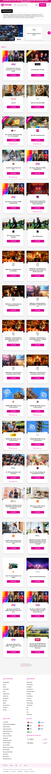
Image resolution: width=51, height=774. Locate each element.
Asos (20, 765)
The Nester (29, 698)
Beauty (4, 684)
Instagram (31, 722)
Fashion (4, 687)
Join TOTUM (5, 722)
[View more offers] (49, 32)
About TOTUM (6, 756)
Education (5, 700)
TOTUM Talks (29, 682)
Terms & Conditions (6, 771)
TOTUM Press (29, 714)
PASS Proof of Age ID (7, 740)
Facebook (42, 722)
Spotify (30, 732)
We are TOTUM (6, 745)
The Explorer (29, 687)
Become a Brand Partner (8, 752)
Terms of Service (13, 771)
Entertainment (5, 698)
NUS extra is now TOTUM (8, 747)
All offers (5, 709)
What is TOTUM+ (6, 733)
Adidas (16, 765)
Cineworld (25, 765)
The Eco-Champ (30, 703)
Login (36, 4)
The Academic (29, 700)
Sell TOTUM (5, 754)
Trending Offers (6, 682)
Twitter (30, 725)
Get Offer (13, 75)
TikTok (30, 728)
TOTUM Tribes (29, 705)
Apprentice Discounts (7, 729)
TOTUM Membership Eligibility (9, 724)
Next (49, 1)
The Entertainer (30, 696)
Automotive (5, 707)
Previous (1, 1)
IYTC (27, 712)
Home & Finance (6, 705)
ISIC (27, 707)
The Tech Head (30, 684)
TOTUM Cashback (6, 742)
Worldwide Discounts (7, 758)
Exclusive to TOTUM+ (7, 736)
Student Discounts (6, 726)
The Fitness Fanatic (30, 691)
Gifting (4, 703)
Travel (4, 691)
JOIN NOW (42, 5)
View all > (3, 47)
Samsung (11, 765)
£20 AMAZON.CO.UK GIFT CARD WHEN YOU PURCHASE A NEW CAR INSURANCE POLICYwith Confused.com (25, 1)
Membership (5, 738)
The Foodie (29, 693)
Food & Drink (5, 696)
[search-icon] (15, 5)
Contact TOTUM (6, 749)
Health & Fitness (6, 693)
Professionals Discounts (7, 731)
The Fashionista (30, 689)
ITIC (27, 709)
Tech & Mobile (6, 689)
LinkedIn (41, 728)
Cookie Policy (26, 771)
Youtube (41, 725)
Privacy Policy (32, 771)
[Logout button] (49, 5)
